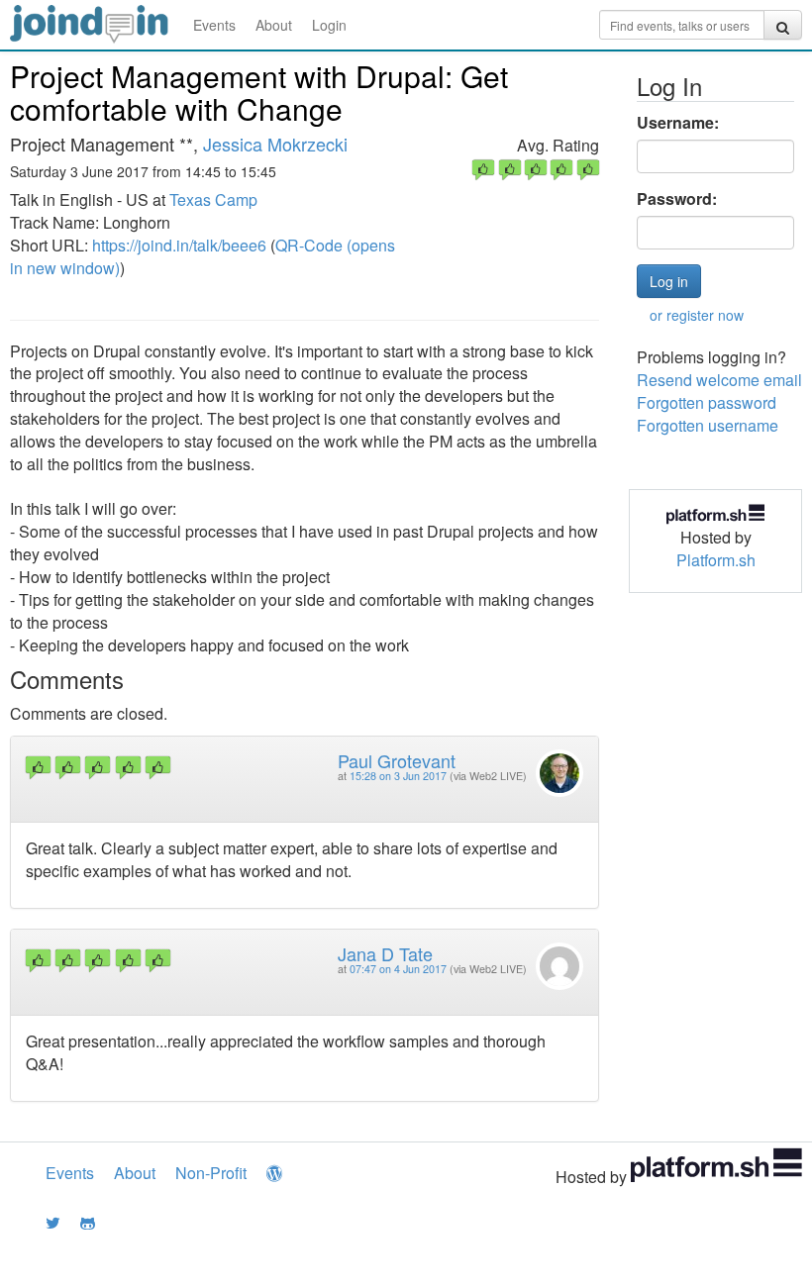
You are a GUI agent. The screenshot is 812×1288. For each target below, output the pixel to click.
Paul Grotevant (397, 760)
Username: (678, 123)
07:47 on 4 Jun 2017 (398, 968)
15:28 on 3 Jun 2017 (398, 775)
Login (329, 25)
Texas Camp (213, 199)
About (273, 25)
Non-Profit (211, 1172)
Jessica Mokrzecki (275, 143)
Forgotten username (707, 425)
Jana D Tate (385, 953)
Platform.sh (716, 559)
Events (214, 25)
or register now (697, 315)
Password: (677, 199)
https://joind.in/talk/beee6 (179, 245)
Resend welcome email (719, 379)
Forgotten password (706, 402)
